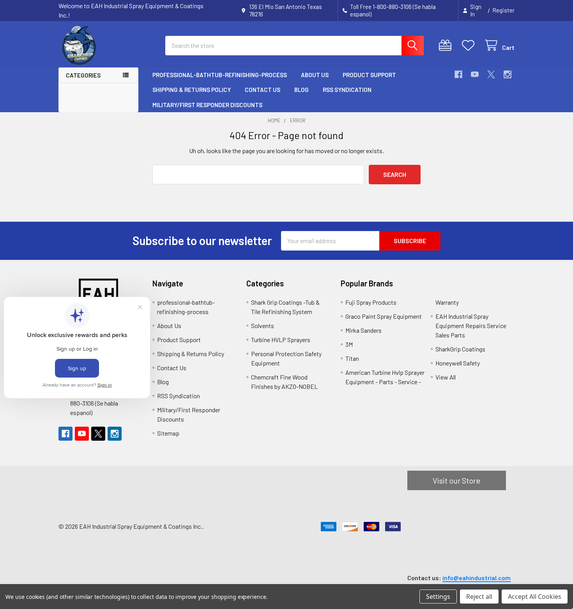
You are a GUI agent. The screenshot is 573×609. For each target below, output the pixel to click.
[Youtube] (475, 74)
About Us (315, 74)
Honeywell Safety (457, 363)
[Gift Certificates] (447, 45)
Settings (438, 596)
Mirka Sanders (363, 330)
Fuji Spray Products (370, 302)
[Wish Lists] (470, 45)
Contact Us (262, 89)
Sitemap (168, 433)
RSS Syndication (347, 89)
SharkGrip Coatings (460, 349)
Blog (301, 89)
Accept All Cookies (534, 596)
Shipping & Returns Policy (191, 89)
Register (503, 10)
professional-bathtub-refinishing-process (219, 74)
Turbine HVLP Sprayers (280, 339)
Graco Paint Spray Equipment (383, 316)
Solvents (262, 325)
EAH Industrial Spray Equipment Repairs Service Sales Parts (470, 325)
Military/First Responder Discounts (207, 104)
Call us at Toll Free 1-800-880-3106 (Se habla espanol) (102, 403)
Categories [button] (83, 75)
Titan (352, 358)
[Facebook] (458, 74)
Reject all (479, 596)
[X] (491, 74)
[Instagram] (507, 74)
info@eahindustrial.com (476, 577)
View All (445, 377)
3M (349, 344)
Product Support (369, 74)
